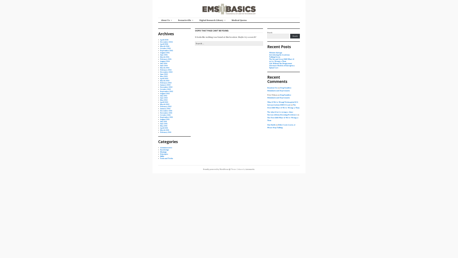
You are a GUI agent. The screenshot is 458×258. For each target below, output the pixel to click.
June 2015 (164, 55)
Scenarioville (184, 20)
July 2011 (163, 122)
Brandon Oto (272, 88)
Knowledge (164, 150)
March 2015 (164, 57)
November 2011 (166, 113)
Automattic (250, 169)
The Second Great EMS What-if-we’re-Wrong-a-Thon (282, 60)
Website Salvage (275, 53)
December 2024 (166, 42)
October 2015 (165, 48)
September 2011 (166, 117)
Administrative (166, 148)
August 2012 (165, 94)
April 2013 (164, 79)
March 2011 (164, 130)
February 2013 (166, 83)
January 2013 (165, 85)
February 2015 (165, 59)
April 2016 (164, 44)
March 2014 (164, 68)
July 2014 (163, 63)
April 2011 (164, 128)
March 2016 (164, 46)
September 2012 (166, 91)
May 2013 (164, 76)
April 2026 (164, 40)
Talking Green (274, 57)
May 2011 (163, 126)
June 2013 (164, 74)
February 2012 (166, 106)
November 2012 (166, 87)
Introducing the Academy (279, 55)
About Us (165, 20)
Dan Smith (271, 125)
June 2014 (164, 66)
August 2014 (165, 61)
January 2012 (165, 109)
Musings (163, 152)
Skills (162, 156)
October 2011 (165, 115)
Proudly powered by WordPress (215, 169)
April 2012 (164, 102)
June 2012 (164, 98)
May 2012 (164, 100)
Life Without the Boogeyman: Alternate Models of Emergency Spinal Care (282, 65)
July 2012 (163, 96)
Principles (164, 154)
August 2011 (164, 119)
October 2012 (165, 89)
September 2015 (166, 51)
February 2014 (166, 70)
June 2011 (163, 124)
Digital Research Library (211, 20)
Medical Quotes (239, 20)
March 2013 (164, 81)
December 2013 (166, 72)
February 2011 (165, 132)
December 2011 (166, 111)
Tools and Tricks (166, 158)
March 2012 (164, 104)
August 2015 (165, 53)
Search (269, 33)
